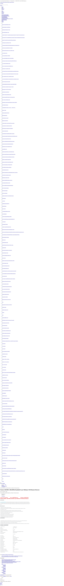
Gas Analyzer (3, 486)
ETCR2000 (1, 3)
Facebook (4, 573)
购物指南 (4, 565)
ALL (2, 10)
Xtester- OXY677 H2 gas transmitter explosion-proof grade (9, 559)
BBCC (2, 20)
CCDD (2, 21)
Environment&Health (4, 16)
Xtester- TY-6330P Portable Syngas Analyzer (7, 560)
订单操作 (4, 566)
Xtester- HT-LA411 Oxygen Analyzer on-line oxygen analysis (9, 562)
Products (1, 5)
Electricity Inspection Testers (5, 14)
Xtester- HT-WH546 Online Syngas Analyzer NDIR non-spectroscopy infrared (11, 561)
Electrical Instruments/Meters (5, 15)
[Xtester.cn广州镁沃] (7, 2)
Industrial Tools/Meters (4, 17)
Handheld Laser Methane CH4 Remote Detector (7, 554)
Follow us (3, 572)
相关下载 (4, 569)
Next (10, 556)
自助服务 (4, 568)
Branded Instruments (4, 19)
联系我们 (4, 571)
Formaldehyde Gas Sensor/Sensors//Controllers (7, 18)
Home (5, 484)
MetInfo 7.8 (4, 576)
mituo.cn (11, 576)
